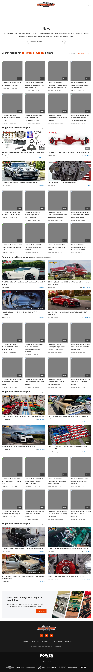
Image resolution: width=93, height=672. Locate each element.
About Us (25, 641)
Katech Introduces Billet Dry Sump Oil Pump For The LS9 (66, 576)
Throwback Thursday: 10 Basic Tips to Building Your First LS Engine (12, 247)
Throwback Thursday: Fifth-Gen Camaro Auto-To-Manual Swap (11, 481)
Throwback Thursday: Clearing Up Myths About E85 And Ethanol (12, 381)
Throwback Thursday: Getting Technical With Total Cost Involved (80, 381)
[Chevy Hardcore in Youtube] (51, 635)
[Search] (63, 41)
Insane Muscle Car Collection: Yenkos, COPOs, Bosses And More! (23, 416)
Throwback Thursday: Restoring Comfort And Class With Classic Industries (57, 214)
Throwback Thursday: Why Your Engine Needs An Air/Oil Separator (34, 247)
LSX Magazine (41, 158)
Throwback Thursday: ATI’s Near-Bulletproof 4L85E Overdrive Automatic (34, 214)
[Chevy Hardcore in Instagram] (41, 635)
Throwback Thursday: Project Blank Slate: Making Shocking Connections (57, 513)
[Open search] (89, 4)
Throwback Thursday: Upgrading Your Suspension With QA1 (11, 117)
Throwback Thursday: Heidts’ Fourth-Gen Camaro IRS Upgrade (34, 513)
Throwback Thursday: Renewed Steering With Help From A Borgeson (57, 481)
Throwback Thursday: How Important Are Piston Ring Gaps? (56, 247)
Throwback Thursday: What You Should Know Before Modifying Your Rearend (79, 117)
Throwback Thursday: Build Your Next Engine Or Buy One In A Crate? (35, 381)
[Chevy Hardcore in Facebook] (46, 635)
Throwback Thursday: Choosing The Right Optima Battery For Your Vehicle (56, 346)
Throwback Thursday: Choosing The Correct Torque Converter (57, 117)
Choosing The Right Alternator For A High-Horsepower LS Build (22, 548)
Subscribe (41, 611)
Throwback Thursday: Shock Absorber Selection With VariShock (79, 481)
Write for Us (58, 641)
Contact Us (35, 641)
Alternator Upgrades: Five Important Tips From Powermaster (68, 548)
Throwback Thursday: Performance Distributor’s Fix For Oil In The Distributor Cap (57, 85)
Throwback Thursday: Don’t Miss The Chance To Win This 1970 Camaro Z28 (34, 85)
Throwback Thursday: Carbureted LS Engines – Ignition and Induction (78, 247)
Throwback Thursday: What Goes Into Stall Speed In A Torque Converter (34, 481)
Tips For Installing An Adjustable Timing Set (62, 182)
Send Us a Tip (46, 641)
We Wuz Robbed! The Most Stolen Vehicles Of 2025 (18, 446)
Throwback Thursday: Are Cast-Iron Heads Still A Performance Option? (33, 117)
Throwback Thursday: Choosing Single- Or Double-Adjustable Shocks (57, 381)
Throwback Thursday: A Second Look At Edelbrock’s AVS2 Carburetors (79, 85)
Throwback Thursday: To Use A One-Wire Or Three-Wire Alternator (80, 513)
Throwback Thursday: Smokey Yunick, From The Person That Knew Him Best (80, 346)
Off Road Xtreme (86, 287)
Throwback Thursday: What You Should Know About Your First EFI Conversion (79, 214)
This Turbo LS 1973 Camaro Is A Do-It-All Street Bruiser (20, 182)
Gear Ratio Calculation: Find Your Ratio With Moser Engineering (68, 152)
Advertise (68, 641)
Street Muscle (41, 419)
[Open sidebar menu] (3, 4)
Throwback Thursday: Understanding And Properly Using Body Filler (11, 346)
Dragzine (88, 185)
